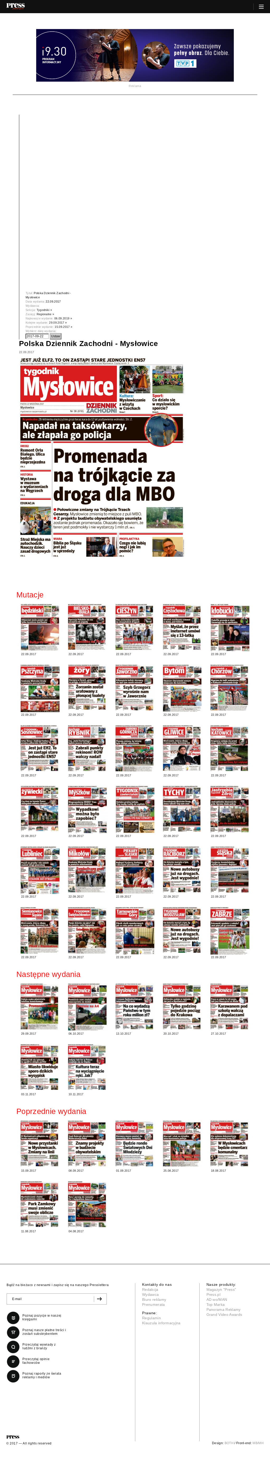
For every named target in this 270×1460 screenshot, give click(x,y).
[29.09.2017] (40, 1006)
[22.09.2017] (40, 627)
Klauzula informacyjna (161, 1323)
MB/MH (258, 1443)
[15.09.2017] (40, 1143)
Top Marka (215, 1304)
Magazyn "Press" (221, 1289)
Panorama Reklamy (223, 1309)
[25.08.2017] (182, 1143)
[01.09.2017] (135, 1143)
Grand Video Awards (224, 1314)
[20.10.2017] (182, 1006)
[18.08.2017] (230, 1143)
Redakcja (150, 1289)
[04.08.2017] (87, 1204)
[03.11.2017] (40, 1067)
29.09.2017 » (58, 322)
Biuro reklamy (154, 1299)
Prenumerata (153, 1304)
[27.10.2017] (230, 1006)
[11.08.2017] (40, 1204)
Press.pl (213, 1294)
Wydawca (150, 1294)
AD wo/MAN (216, 1299)
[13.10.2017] (135, 1006)
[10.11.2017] (87, 1067)
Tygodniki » (44, 310)
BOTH (229, 1443)
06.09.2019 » (63, 318)
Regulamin (151, 1318)
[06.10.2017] (87, 1007)
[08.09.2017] (87, 1143)
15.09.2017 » (63, 326)
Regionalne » (45, 314)
